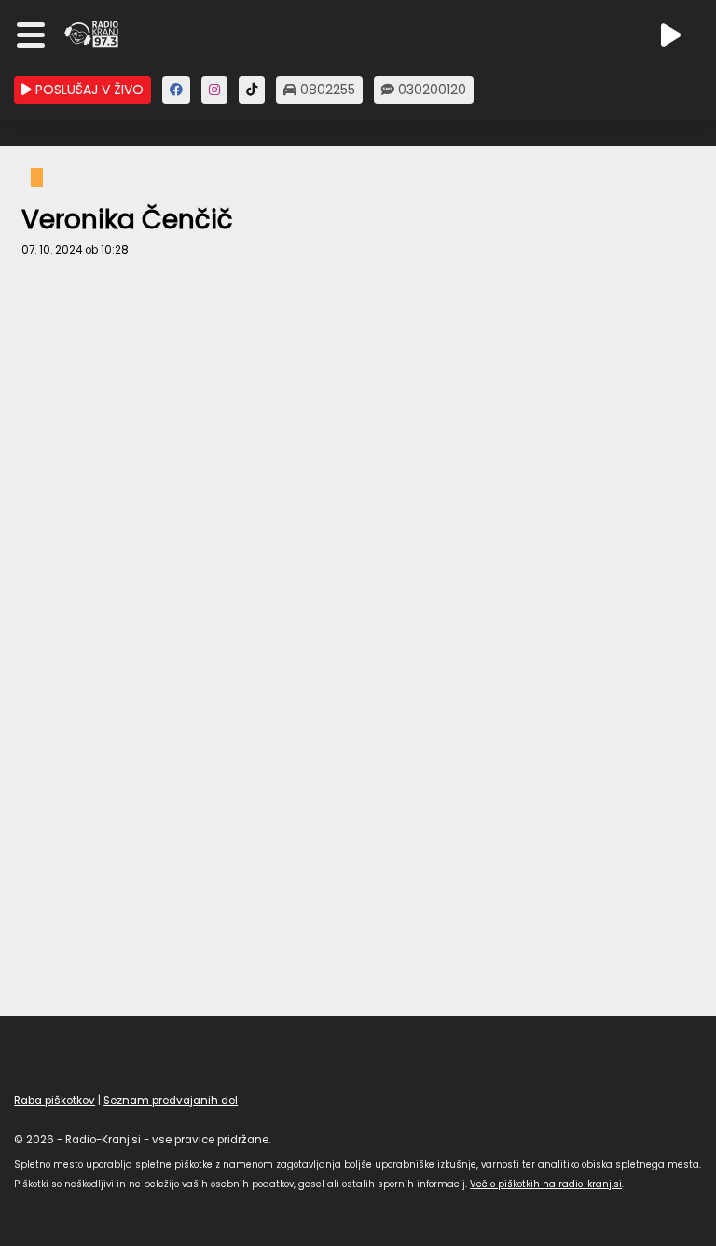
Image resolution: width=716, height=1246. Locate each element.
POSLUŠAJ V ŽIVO (88, 89)
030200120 (430, 89)
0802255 (325, 89)
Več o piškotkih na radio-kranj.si (546, 1184)
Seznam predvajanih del (170, 1100)
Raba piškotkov (54, 1100)
